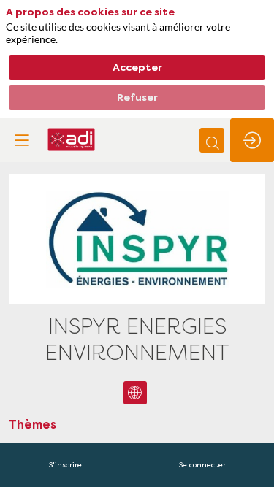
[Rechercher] (211, 140)
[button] (22, 140)
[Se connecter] (252, 140)
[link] (65, 465)
